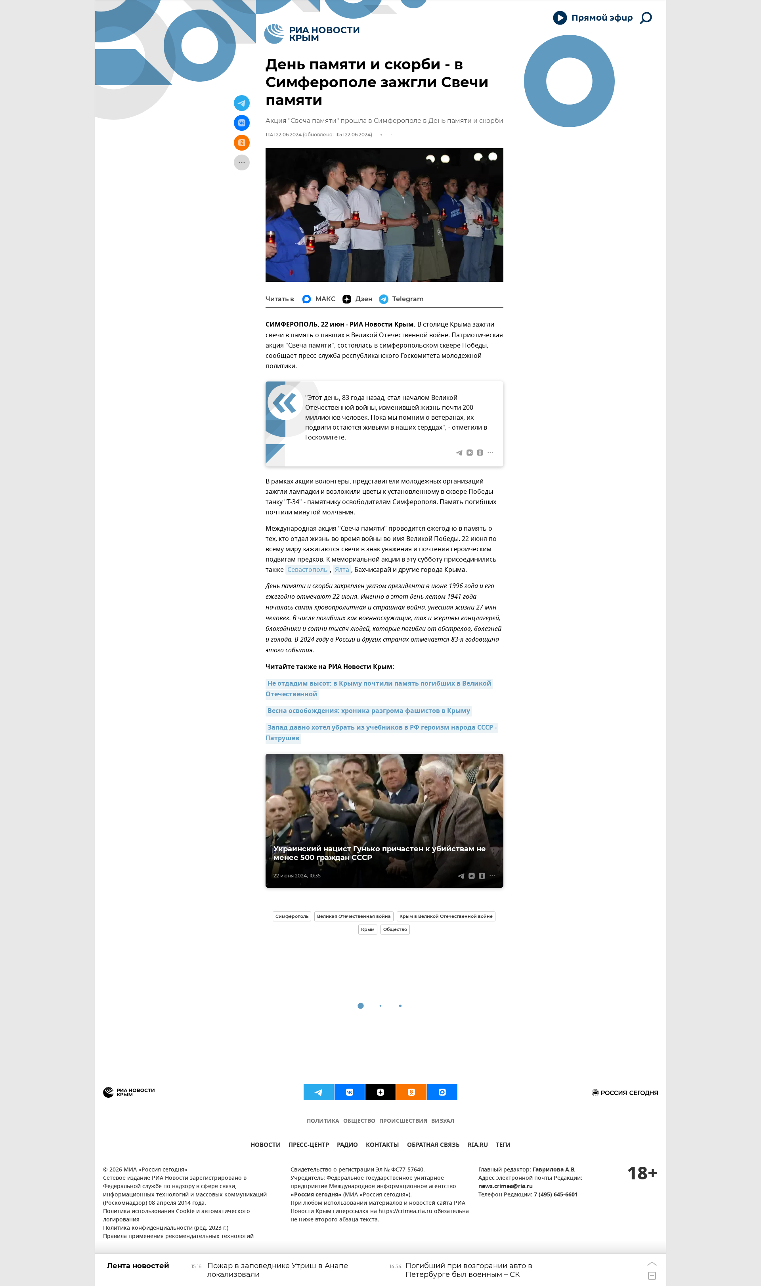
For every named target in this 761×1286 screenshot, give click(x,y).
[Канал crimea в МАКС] (442, 1092)
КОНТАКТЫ (382, 1145)
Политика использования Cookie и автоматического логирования (176, 1216)
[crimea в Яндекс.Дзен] (380, 1092)
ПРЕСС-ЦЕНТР (309, 1145)
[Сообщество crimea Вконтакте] (350, 1092)
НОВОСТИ (265, 1145)
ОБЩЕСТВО (359, 1121)
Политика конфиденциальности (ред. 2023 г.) (165, 1228)
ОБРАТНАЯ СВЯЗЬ (433, 1145)
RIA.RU (478, 1145)
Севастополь (307, 570)
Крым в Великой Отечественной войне (446, 916)
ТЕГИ (503, 1145)
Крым (368, 929)
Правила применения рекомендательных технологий (178, 1236)
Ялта (342, 570)
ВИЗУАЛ (442, 1121)
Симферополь (291, 916)
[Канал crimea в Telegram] (319, 1092)
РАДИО (347, 1145)
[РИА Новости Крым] (311, 34)
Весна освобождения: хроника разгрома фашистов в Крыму (369, 711)
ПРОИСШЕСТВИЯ (403, 1121)
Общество (395, 929)
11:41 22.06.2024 (284, 135)
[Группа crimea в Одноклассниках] (411, 1092)
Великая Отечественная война (354, 916)
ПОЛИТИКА (323, 1121)
